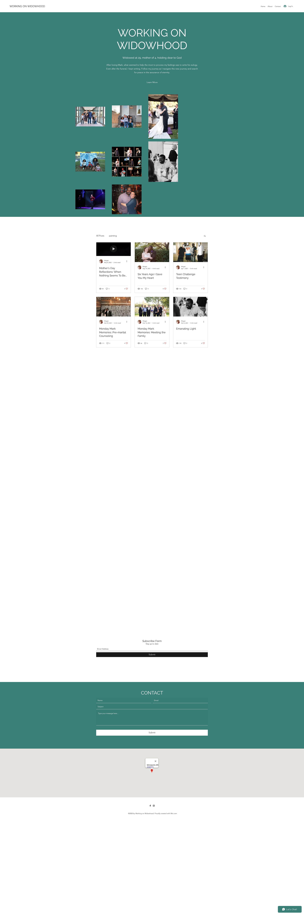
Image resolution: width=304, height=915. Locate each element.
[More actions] (127, 261)
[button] (152, 82)
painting (113, 235)
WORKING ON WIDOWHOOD (27, 6)
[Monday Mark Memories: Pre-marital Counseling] (113, 306)
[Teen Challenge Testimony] (190, 252)
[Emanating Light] (190, 306)
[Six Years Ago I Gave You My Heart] (152, 252)
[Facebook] (150, 806)
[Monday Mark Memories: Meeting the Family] (152, 306)
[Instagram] (154, 806)
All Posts (100, 235)
